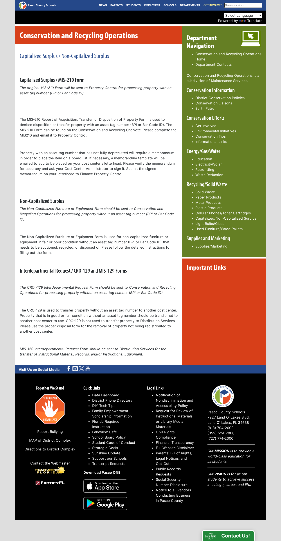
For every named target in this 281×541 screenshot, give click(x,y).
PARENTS (116, 5)
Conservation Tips (210, 136)
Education (203, 159)
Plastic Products (208, 208)
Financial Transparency (175, 442)
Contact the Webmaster (50, 463)
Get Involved (205, 126)
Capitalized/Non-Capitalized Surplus (225, 218)
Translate (254, 20)
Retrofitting (204, 169)
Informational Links (211, 141)
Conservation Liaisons (213, 103)
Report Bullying (50, 431)
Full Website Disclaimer (175, 448)
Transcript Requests (108, 463)
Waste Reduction (209, 175)
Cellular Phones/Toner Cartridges (223, 213)
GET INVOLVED (213, 5)
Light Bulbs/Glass (209, 223)
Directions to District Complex (50, 449)
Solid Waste (205, 192)
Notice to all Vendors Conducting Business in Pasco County (173, 495)
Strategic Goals (105, 448)
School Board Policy (109, 437)
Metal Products (208, 202)
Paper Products (208, 197)
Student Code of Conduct (113, 442)
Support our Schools (109, 458)
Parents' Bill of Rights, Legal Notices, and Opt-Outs (174, 458)
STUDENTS (133, 5)
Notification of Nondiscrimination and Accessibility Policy (174, 400)
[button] (228, 535)
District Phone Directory (112, 400)
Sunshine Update (106, 453)
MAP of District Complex (50, 440)
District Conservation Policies (220, 98)
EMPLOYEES (152, 5)
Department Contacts (213, 64)
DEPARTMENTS (190, 5)
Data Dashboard (105, 395)
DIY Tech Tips (103, 405)
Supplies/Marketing (211, 246)
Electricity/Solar (208, 164)
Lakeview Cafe (104, 432)
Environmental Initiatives (215, 131)
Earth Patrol (205, 108)
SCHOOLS (170, 5)
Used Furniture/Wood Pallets (219, 229)
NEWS (103, 5)
